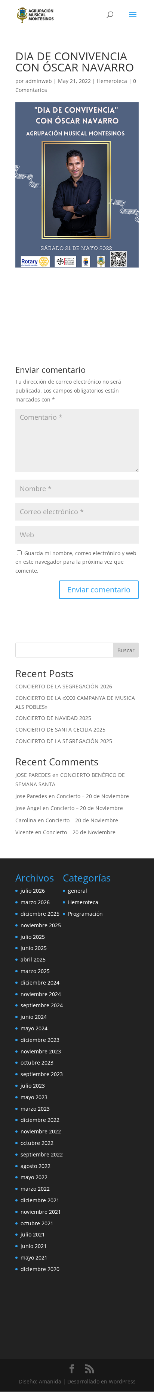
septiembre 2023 (42, 1074)
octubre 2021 (37, 1223)
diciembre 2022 (40, 1119)
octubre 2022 (37, 1142)
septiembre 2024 (42, 1005)
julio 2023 (33, 1085)
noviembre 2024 (41, 994)
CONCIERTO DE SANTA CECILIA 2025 (60, 729)
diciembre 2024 (40, 982)
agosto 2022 (35, 1165)
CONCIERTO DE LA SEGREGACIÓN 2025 (63, 741)
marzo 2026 (35, 902)
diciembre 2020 (40, 1269)
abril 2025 (33, 959)
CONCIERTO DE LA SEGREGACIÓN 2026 (63, 686)
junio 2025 (34, 947)
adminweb (38, 80)
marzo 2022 (35, 1188)
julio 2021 (33, 1234)
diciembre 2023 (40, 1039)
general (77, 890)
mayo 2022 (34, 1177)
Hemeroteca (112, 80)
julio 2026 (33, 890)
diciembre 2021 (40, 1200)
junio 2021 (34, 1245)
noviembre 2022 (41, 1131)
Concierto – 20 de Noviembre (92, 796)
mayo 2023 (34, 1097)
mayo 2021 (34, 1257)
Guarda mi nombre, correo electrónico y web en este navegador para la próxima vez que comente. (75, 562)
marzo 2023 (35, 1108)
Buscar (126, 650)
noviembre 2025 (41, 925)
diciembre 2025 (40, 913)
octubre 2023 (37, 1062)
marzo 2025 (35, 971)
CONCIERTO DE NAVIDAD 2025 (53, 717)
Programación (85, 913)
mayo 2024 (34, 1028)
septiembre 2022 (42, 1154)
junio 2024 (34, 1016)
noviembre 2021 (41, 1211)
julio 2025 (33, 936)
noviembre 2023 (41, 1051)
